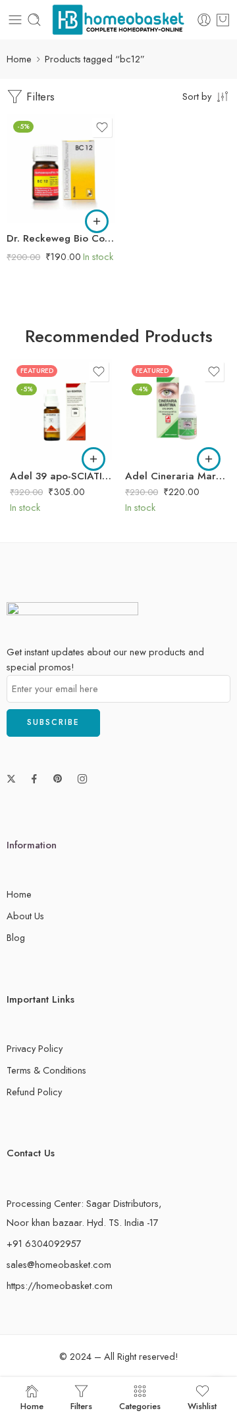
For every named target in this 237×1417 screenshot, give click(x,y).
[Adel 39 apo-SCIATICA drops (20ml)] (61, 409)
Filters (39, 96)
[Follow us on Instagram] (82, 779)
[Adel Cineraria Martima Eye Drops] (176, 409)
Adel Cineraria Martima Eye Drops (176, 476)
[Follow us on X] (11, 778)
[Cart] (222, 20)
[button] (97, 221)
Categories (140, 1405)
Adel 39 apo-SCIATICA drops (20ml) (61, 476)
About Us (25, 916)
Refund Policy (34, 1092)
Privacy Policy (35, 1048)
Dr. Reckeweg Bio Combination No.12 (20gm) (61, 238)
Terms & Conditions (46, 1070)
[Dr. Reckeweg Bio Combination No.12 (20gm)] (61, 168)
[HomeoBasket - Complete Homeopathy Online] (118, 20)
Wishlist (202, 1405)
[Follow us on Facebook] (34, 779)
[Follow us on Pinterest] (58, 779)
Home (19, 59)
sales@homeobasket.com (59, 1264)
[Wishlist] (102, 127)
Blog (16, 937)
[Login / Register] (204, 20)
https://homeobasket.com (60, 1285)
